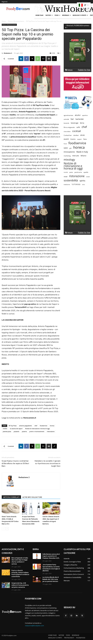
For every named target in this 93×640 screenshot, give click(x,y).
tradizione (67, 184)
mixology (69, 159)
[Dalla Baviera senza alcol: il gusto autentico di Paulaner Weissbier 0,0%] (37, 556)
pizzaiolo (16, 431)
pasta (71, 172)
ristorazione (50, 431)
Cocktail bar (68, 135)
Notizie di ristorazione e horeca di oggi (37, 428)
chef (36, 426)
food (65, 144)
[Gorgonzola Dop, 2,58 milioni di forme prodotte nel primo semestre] (6, 585)
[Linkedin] (21, 58)
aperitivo (85, 115)
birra (82, 123)
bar (72, 119)
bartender (80, 119)
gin (71, 148)
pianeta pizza (7, 431)
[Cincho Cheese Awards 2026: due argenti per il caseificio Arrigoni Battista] (51, 508)
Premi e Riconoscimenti (16, 21)
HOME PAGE (39, 15)
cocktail (76, 131)
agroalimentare (68, 115)
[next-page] (7, 528)
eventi (66, 139)
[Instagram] (71, 615)
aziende (66, 119)
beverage (74, 123)
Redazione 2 (8, 53)
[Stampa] (48, 58)
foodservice (43, 426)
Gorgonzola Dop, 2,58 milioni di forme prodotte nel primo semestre (20, 585)
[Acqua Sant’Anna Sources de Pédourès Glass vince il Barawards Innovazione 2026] (31, 508)
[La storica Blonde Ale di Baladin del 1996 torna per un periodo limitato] (37, 579)
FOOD (56, 15)
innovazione (69, 152)
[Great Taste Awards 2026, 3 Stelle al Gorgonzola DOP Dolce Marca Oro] (10, 508)
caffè (78, 127)
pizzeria (24, 431)
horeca (52, 426)
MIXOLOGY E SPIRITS (79, 15)
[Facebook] (26, 58)
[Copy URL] (54, 58)
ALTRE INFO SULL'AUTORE (32, 497)
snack (88, 176)
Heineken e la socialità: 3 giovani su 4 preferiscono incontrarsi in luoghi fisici (47, 463)
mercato (75, 155)
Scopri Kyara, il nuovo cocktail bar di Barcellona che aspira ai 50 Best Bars (15, 463)
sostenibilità (71, 180)
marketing (67, 156)
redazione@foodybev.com (34, 626)
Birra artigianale (69, 127)
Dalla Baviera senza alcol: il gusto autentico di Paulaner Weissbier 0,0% (51, 556)
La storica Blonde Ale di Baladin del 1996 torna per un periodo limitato (51, 579)
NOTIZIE (48, 15)
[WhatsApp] (37, 58)
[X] (32, 58)
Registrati (5, 2)
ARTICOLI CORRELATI (11, 497)
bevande (66, 123)
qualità (86, 172)
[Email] (43, 58)
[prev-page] (3, 528)
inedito (5, 428)
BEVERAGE (65, 15)
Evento (73, 139)
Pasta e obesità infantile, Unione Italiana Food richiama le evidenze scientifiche (20, 573)
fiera (85, 139)
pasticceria (78, 172)
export (79, 139)
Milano (83, 155)
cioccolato (67, 131)
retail (65, 176)
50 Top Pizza (12, 426)
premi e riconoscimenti (36, 431)
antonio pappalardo (25, 426)
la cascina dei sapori (16, 428)
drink (82, 135)
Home (4, 21)
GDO (66, 148)
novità (66, 172)
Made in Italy (82, 152)
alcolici (78, 115)
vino (83, 184)
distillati (76, 135)
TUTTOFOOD (76, 184)
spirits (82, 180)
